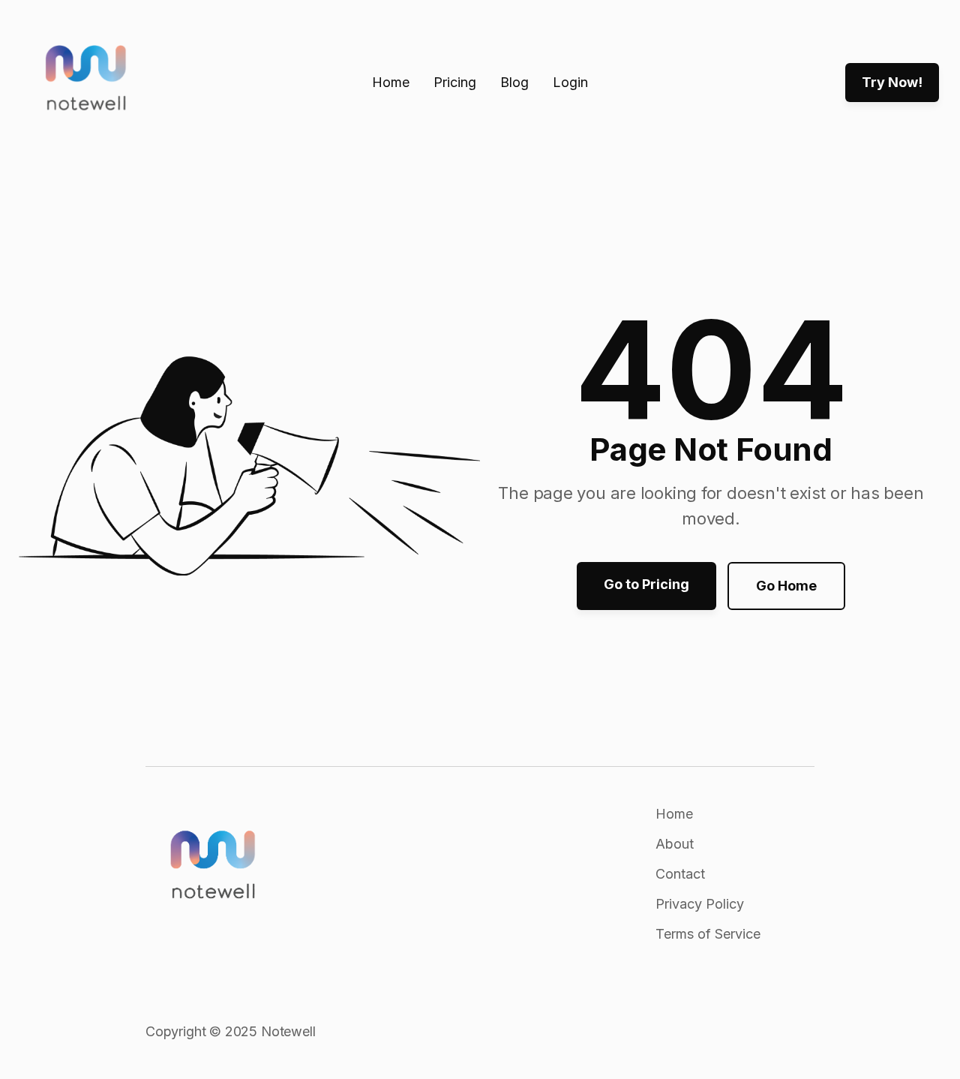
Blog (514, 82)
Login (570, 82)
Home (391, 82)
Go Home (786, 586)
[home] (86, 83)
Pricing (455, 82)
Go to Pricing (646, 584)
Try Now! (892, 82)
